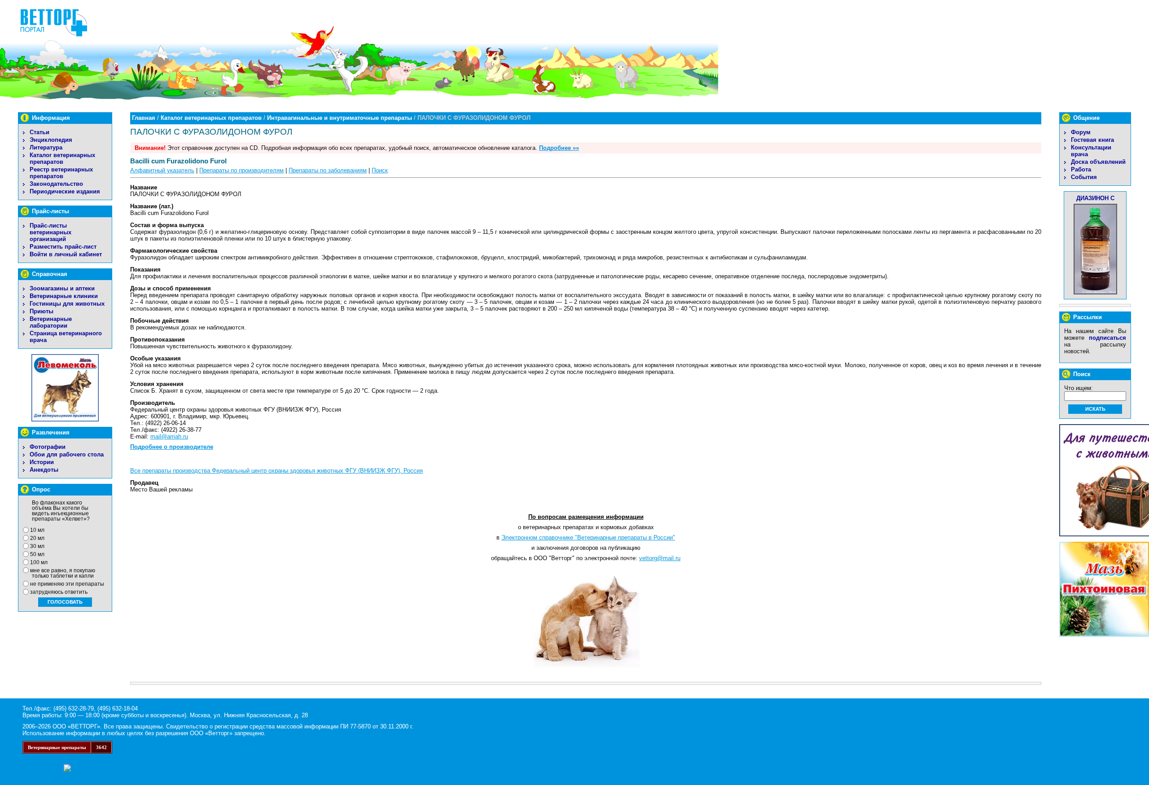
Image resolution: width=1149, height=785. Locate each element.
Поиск (380, 170)
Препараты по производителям (241, 170)
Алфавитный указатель (162, 170)
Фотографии (48, 446)
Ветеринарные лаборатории (51, 322)
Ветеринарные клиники (64, 296)
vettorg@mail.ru (659, 558)
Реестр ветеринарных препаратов (61, 173)
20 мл (37, 538)
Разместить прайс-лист (63, 246)
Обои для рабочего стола (67, 454)
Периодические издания (65, 191)
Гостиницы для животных (67, 303)
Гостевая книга (1092, 139)
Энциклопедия (51, 139)
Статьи (39, 132)
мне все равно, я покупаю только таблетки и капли (62, 573)
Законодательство (56, 183)
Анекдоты (44, 469)
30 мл (37, 546)
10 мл (37, 530)
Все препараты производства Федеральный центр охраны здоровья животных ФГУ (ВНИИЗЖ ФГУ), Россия (276, 470)
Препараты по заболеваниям (328, 170)
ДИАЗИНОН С (1095, 198)
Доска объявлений (1098, 161)
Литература (46, 147)
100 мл (39, 562)
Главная (143, 117)
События (1084, 177)
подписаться (1107, 337)
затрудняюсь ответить (59, 592)
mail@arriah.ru (169, 436)
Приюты (41, 311)
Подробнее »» (559, 148)
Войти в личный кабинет (66, 254)
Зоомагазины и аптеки (62, 288)
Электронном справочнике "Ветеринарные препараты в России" (588, 537)
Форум (1081, 132)
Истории (42, 462)
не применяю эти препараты (67, 584)
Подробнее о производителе (171, 446)
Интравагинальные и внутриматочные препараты (339, 117)
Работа (1081, 169)
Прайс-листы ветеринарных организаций (50, 232)
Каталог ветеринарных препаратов (62, 158)
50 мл (37, 554)
